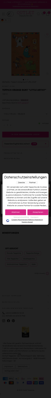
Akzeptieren (38, 212)
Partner (32, 183)
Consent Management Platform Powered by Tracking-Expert (27, 221)
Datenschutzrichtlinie (21, 217)
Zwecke (21, 183)
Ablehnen (16, 212)
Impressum (35, 217)
